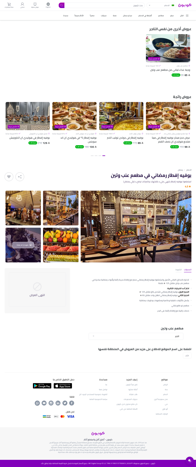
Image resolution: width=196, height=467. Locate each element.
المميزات (187, 269)
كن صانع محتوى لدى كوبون (126, 404)
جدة (166, 389)
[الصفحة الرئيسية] (184, 5)
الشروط (179, 269)
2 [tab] (100, 155)
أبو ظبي (165, 409)
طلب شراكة (133, 394)
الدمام (188, 169)
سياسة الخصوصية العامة (98, 399)
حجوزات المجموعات (130, 399)
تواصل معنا (103, 389)
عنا (106, 384)
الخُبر (187, 355)
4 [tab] (92, 155)
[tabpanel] (168, 60)
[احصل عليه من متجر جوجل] (42, 385)
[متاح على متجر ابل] (63, 385)
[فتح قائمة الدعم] (190, 461)
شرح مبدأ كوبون (131, 384)
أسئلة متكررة (132, 389)
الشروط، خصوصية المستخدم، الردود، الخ (93, 394)
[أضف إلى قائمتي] (9, 176)
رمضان (180, 169)
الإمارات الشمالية (162, 413)
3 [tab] (96, 155)
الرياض (165, 384)
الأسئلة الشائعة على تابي (128, 409)
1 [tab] (103, 155)
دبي (166, 404)
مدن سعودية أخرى (161, 399)
